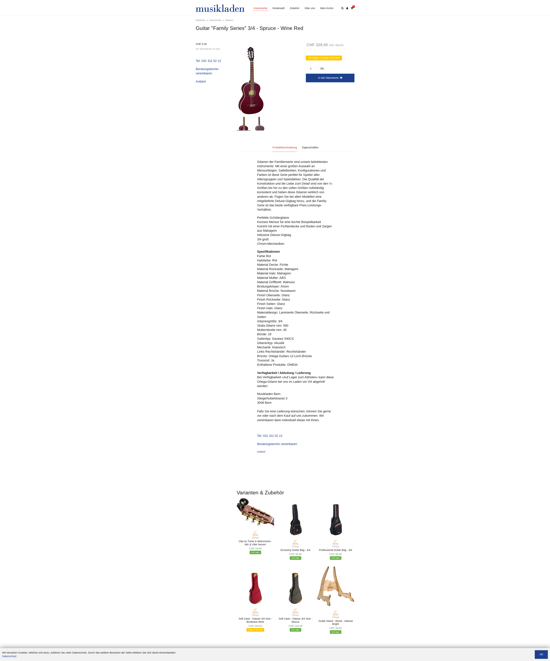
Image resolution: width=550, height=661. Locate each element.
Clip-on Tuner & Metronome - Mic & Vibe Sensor (255, 543)
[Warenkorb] (351, 8)
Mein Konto (326, 8)
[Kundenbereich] (347, 8)
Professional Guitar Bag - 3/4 (335, 550)
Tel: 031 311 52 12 (208, 61)
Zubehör (294, 8)
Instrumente (260, 8)
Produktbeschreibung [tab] (284, 147)
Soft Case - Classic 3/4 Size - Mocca (295, 620)
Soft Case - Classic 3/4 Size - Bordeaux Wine (255, 620)
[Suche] (342, 8)
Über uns (310, 8)
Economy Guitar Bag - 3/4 (295, 550)
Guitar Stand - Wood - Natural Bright (335, 623)
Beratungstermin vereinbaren (277, 444)
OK (541, 654)
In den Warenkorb (328, 77)
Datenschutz (9, 656)
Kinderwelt (278, 8)
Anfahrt (201, 81)
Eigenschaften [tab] (310, 147)
